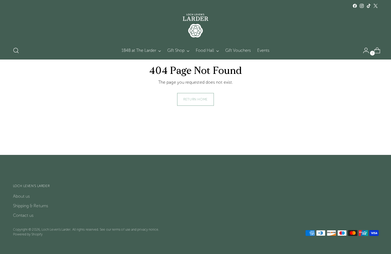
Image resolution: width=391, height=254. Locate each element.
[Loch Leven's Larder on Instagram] (361, 5)
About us (21, 196)
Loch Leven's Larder (56, 229)
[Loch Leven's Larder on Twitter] (375, 5)
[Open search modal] (16, 50)
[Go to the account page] (364, 50)
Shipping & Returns (30, 205)
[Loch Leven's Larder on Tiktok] (368, 5)
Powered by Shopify (28, 234)
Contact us (23, 215)
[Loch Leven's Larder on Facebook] (354, 5)
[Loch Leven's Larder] (195, 25)
